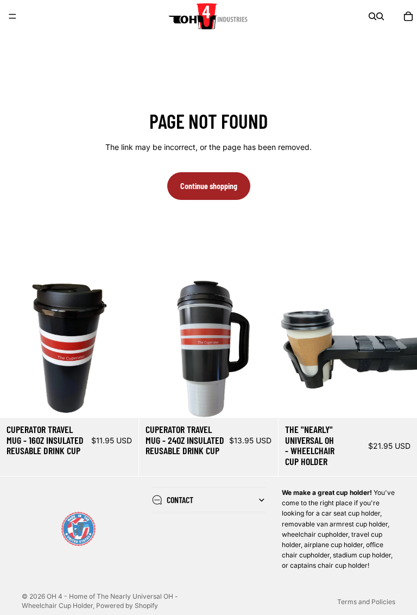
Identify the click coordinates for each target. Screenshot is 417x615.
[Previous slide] (16, 348)
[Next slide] (122, 348)
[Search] (372, 16)
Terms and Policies (366, 602)
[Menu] (12, 16)
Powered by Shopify (127, 605)
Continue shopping (208, 186)
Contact (180, 499)
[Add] (122, 401)
